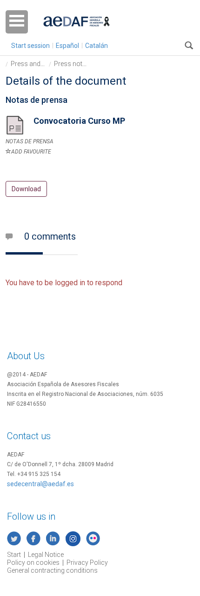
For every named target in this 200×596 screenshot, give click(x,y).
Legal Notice (46, 554)
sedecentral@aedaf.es (40, 484)
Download (26, 189)
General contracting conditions (52, 570)
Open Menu (17, 21)
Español (67, 45)
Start (14, 554)
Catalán (96, 45)
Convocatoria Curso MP (79, 121)
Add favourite (31, 151)
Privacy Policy (87, 562)
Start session (30, 45)
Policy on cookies (33, 562)
